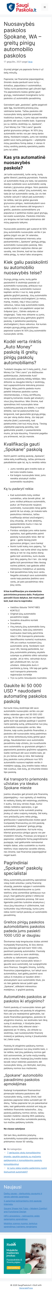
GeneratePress (26, 1288)
